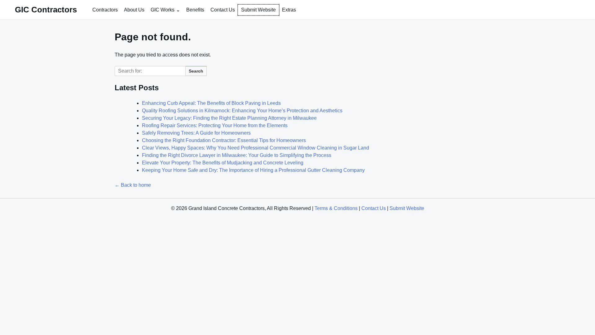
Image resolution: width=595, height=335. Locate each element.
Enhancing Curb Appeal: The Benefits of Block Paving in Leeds (211, 103)
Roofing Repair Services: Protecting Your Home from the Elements (215, 125)
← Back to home (133, 185)
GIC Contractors (46, 9)
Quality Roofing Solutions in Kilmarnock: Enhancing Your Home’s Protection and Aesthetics (242, 110)
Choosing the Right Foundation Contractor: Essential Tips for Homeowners (224, 140)
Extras (289, 9)
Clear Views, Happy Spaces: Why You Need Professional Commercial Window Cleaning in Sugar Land (255, 147)
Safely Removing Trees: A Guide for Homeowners (196, 133)
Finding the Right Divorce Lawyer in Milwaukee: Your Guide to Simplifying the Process (236, 155)
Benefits (195, 9)
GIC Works (162, 9)
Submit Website (258, 9)
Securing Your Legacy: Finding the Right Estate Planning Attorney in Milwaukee (229, 118)
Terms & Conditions (336, 208)
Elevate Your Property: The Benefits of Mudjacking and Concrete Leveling (222, 162)
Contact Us (222, 9)
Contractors (105, 9)
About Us (134, 9)
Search (196, 71)
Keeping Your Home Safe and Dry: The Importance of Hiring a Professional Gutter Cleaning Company (253, 170)
